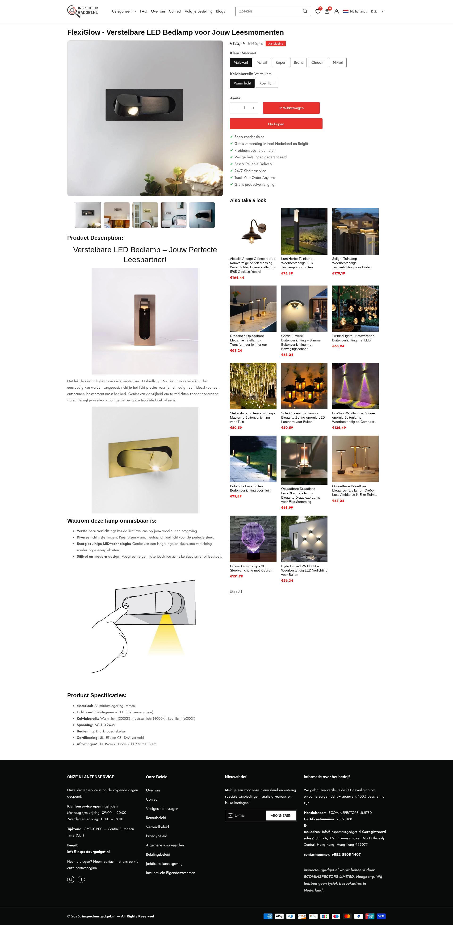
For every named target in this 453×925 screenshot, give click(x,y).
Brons (298, 62)
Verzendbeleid (157, 827)
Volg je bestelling (199, 11)
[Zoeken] (305, 11)
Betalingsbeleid (158, 854)
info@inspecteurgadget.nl (88, 851)
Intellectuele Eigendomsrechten (170, 872)
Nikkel (338, 62)
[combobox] (273, 11)
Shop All (236, 591)
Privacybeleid (156, 836)
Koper (280, 62)
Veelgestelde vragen (162, 808)
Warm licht (242, 83)
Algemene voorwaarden (165, 845)
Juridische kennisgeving (164, 863)
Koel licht (267, 83)
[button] (363, 11)
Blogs (220, 11)
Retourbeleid (156, 817)
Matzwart (241, 62)
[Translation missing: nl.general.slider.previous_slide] (70, 215)
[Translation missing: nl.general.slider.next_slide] (219, 215)
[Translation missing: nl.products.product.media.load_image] (88, 215)
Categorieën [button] (122, 11)
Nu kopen (276, 124)
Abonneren (281, 815)
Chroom (317, 62)
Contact (175, 11)
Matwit (262, 62)
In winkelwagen (291, 108)
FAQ (143, 11)
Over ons (158, 11)
